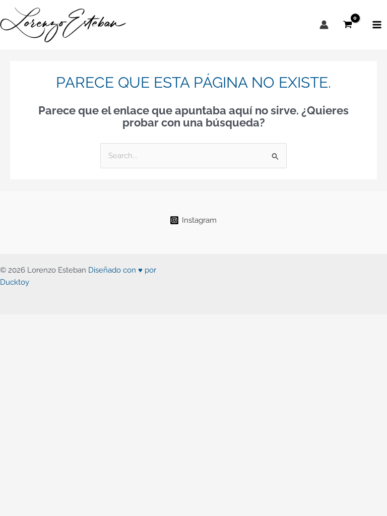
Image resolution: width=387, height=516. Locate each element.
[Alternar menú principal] (377, 25)
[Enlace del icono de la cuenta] (324, 24)
